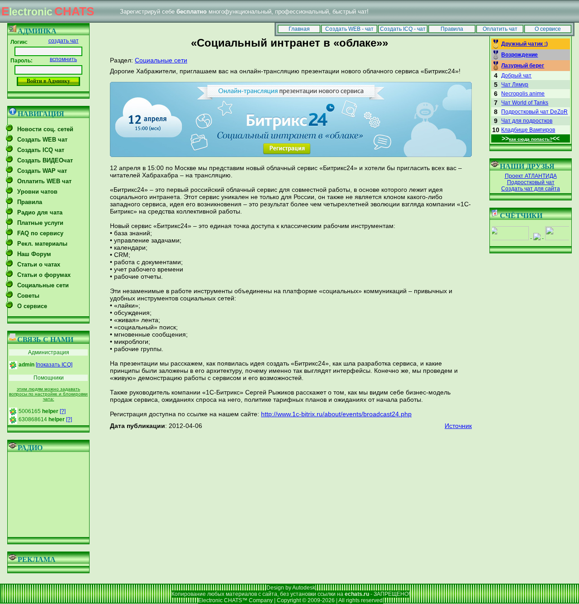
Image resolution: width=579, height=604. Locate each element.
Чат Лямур (514, 84)
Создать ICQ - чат (403, 29)
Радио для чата (39, 212)
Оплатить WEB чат (44, 181)
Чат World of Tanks (524, 103)
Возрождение (519, 55)
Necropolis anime (523, 93)
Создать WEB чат (42, 139)
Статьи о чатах (38, 264)
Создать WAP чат (42, 170)
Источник (458, 425)
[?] (63, 411)
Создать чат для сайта (530, 188)
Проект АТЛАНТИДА (531, 176)
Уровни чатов (37, 191)
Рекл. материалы (42, 243)
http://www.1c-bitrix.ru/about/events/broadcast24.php (336, 414)
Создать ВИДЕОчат (45, 160)
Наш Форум (34, 254)
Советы (28, 295)
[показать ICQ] (54, 364)
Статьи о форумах (44, 274)
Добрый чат (516, 75)
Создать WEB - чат (349, 29)
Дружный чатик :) (524, 44)
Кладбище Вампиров (528, 130)
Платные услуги (40, 222)
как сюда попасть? (530, 139)
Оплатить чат (500, 29)
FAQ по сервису (40, 233)
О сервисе (548, 29)
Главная (299, 29)
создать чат (63, 41)
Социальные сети (43, 285)
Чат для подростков (526, 121)
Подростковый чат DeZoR (534, 112)
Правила (452, 29)
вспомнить (63, 59)
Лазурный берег (522, 65)
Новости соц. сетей (45, 129)
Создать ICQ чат (40, 150)
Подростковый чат (531, 182)
